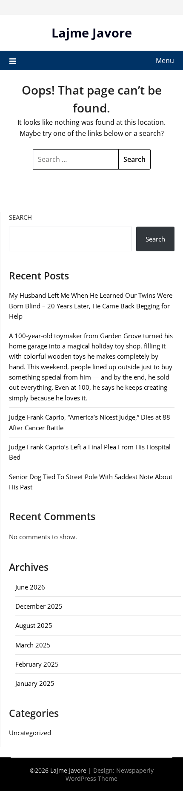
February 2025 (37, 664)
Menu (165, 60)
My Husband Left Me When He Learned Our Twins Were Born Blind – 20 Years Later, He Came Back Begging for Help (90, 305)
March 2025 (33, 645)
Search (20, 217)
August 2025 (33, 625)
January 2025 (34, 683)
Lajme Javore (91, 32)
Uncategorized (30, 732)
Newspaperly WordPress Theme (110, 774)
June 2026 (30, 587)
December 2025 (39, 606)
